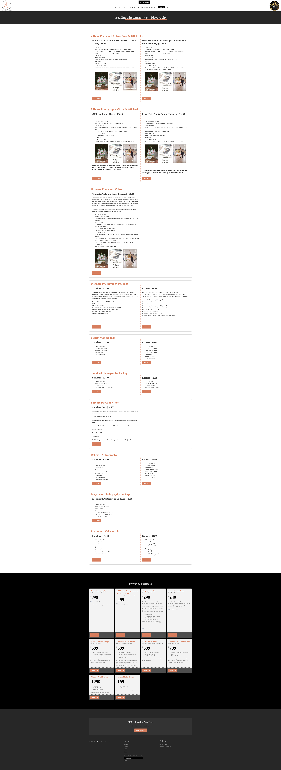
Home (115, 7)
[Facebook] (131, 2)
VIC (128, 7)
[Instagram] (133, 2)
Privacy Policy (163, 744)
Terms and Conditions (165, 746)
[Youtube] (135, 2)
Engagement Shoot (149, 591)
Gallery (119, 7)
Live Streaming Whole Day (179, 642)
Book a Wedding (140, 730)
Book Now (97, 98)
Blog (168, 7)
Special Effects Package (99, 642)
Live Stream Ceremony (125, 642)
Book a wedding (144, 2)
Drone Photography (98, 591)
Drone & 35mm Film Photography (148, 7)
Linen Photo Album (176, 591)
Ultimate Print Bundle (99, 677)
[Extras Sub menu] (138, 7)
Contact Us (161, 7)
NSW (131, 7)
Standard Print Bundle (125, 677)
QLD (124, 7)
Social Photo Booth (149, 642)
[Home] (6, 5)
